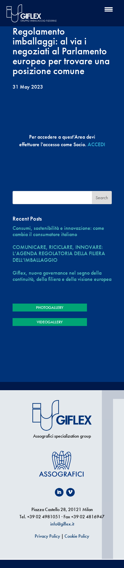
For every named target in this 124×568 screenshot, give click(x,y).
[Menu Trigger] (109, 9)
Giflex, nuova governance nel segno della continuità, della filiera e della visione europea (62, 276)
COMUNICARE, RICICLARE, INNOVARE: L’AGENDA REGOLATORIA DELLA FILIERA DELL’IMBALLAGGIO (59, 253)
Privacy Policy (47, 536)
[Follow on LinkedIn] (59, 492)
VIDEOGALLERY (49, 322)
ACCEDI (96, 144)
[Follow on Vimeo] (70, 492)
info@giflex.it (62, 524)
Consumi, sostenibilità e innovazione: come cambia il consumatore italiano (58, 231)
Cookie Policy (76, 536)
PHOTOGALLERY (49, 307)
